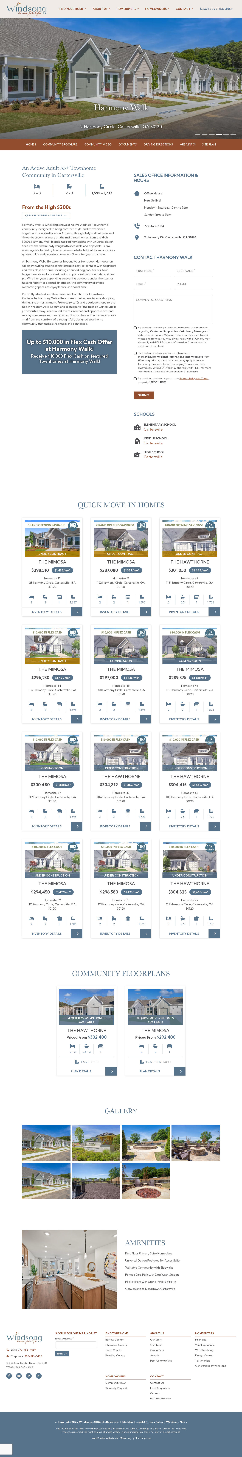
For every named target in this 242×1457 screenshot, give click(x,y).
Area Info (187, 144)
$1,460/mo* (200, 785)
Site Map (127, 1422)
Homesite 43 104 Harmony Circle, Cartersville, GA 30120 (121, 797)
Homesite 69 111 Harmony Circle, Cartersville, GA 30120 (52, 904)
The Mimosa (52, 562)
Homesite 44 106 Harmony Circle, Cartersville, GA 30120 (52, 690)
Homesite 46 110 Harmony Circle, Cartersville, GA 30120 (189, 690)
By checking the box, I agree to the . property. (173, 380)
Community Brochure (60, 144)
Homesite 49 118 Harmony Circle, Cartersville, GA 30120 (189, 583)
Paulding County (115, 1355)
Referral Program (160, 1398)
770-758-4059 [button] (218, 9)
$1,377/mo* (131, 570)
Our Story (156, 1339)
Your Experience (205, 1345)
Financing (200, 1339)
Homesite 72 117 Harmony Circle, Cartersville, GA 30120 (189, 904)
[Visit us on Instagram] (39, 1376)
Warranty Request (116, 1388)
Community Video (98, 144)
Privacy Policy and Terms (194, 378)
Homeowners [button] (156, 9)
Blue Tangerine (143, 1438)
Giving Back (157, 1350)
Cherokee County (116, 1345)
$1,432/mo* (62, 570)
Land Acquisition (160, 1388)
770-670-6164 (154, 226)
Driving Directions (158, 144)
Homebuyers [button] (127, 9)
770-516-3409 (33, 1356)
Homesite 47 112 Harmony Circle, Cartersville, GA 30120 (52, 797)
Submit (143, 395)
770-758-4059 (27, 1349)
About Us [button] (100, 9)
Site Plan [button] (209, 144)
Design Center (204, 1355)
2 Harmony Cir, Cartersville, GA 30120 (170, 237)
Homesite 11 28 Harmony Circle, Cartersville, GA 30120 (52, 583)
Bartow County (114, 1339)
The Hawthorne (189, 562)
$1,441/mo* (63, 785)
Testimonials (202, 1360)
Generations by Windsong (210, 1365)
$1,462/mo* (131, 785)
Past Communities (161, 1360)
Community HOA (115, 1382)
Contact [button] (183, 9)
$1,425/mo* (131, 677)
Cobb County (113, 1350)
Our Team (156, 1345)
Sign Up (62, 1353)
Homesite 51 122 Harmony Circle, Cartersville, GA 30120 (121, 583)
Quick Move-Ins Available (43, 215)
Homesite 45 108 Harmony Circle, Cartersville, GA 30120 (121, 690)
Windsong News (176, 1422)
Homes (31, 144)
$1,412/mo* (63, 892)
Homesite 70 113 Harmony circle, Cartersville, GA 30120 (121, 904)
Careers (155, 1393)
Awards (154, 1355)
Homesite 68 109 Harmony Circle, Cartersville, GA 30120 (190, 797)
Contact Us (157, 1382)
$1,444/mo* (200, 570)
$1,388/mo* (200, 677)
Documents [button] (128, 144)
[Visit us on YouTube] (19, 1376)
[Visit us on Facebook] (9, 1376)
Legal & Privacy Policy (150, 1422)
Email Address (64, 1338)
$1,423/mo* (131, 892)
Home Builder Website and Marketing (111, 1438)
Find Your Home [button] (71, 9)
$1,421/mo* (62, 677)
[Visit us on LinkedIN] (29, 1376)
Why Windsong (204, 1350)
